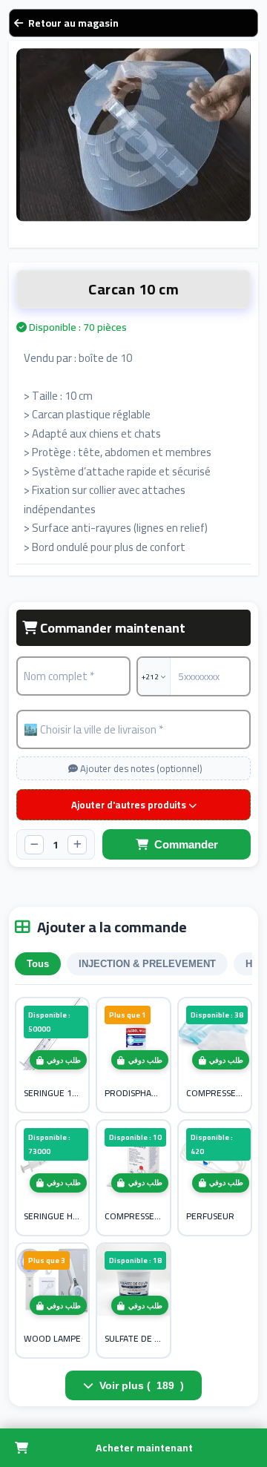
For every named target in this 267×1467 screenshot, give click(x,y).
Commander (186, 844)
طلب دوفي (64, 1060)
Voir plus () (141, 1385)
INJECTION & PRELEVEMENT (147, 963)
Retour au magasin (73, 23)
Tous (38, 963)
